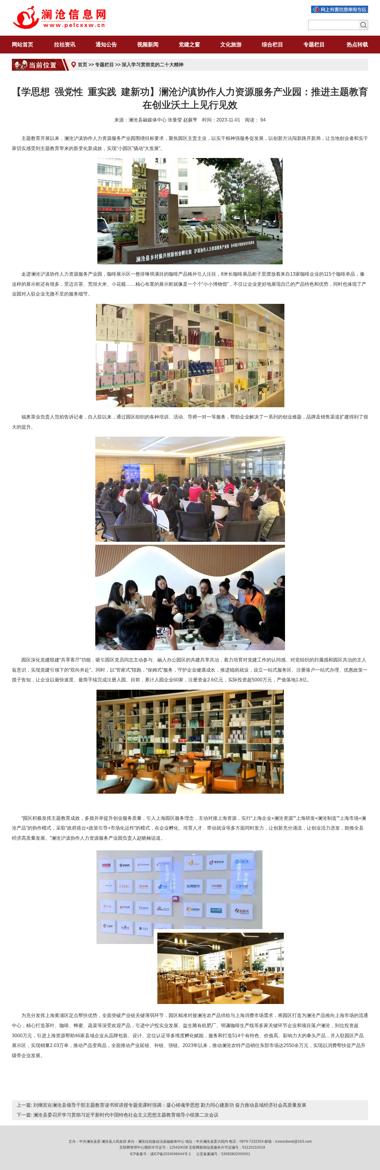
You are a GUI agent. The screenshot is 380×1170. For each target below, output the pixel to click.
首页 (82, 64)
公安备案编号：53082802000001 (223, 1154)
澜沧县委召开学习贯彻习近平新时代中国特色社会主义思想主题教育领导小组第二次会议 (125, 1114)
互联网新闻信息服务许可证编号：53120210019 (227, 1147)
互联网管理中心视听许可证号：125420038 (153, 1147)
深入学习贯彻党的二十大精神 (152, 64)
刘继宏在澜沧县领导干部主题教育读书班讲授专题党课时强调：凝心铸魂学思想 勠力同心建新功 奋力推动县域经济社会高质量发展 (169, 1105)
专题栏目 (104, 64)
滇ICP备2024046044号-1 (170, 1154)
